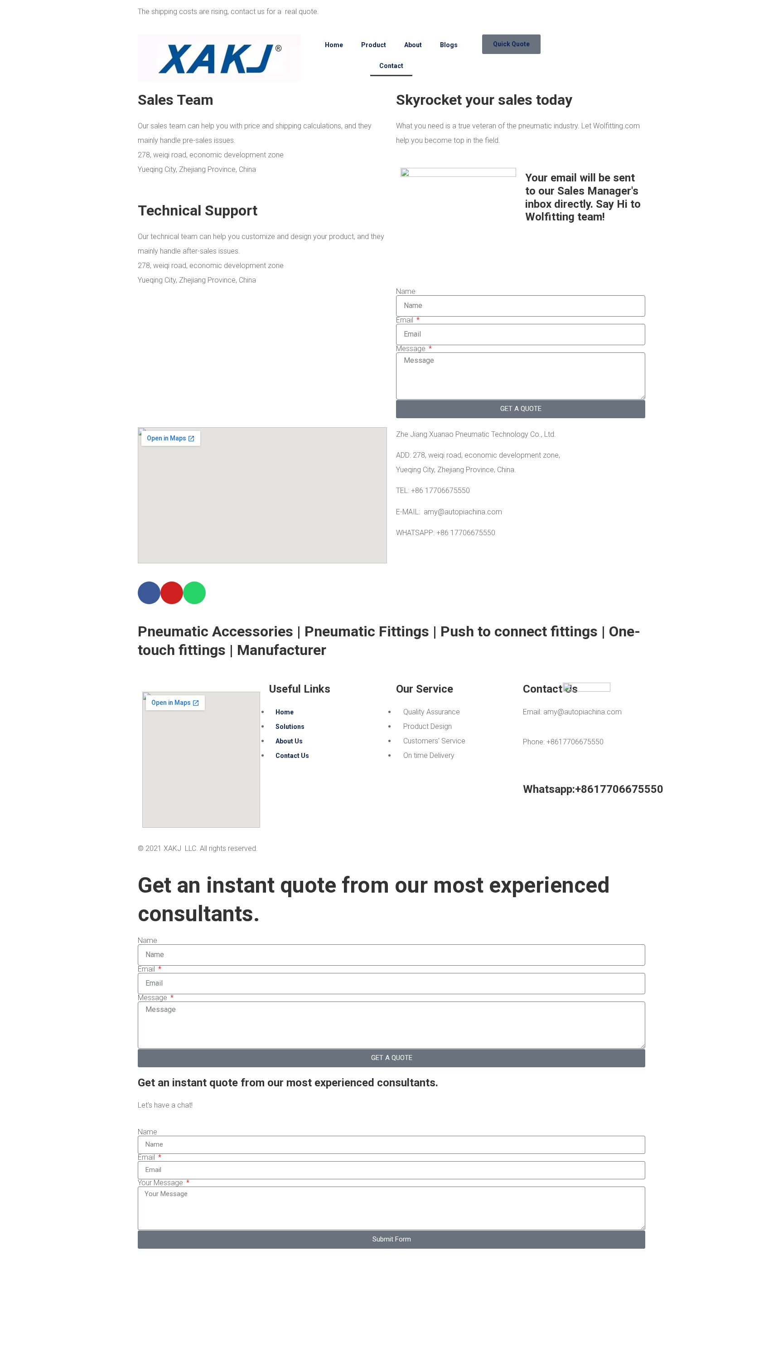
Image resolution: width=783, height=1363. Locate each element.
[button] (511, 44)
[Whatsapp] (194, 592)
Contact (391, 65)
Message (411, 348)
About (413, 45)
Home (334, 45)
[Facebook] (149, 592)
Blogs (449, 45)
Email (405, 320)
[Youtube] (171, 592)
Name (406, 291)
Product (373, 45)
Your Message (161, 1183)
